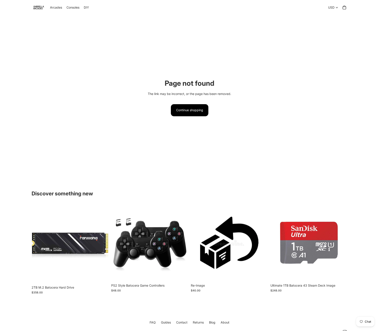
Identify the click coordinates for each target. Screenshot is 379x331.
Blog (212, 322)
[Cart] (344, 7)
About (225, 322)
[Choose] (261, 275)
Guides (166, 322)
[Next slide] (102, 244)
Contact (182, 322)
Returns (198, 322)
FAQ (153, 322)
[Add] (102, 277)
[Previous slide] (38, 244)
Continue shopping (189, 110)
